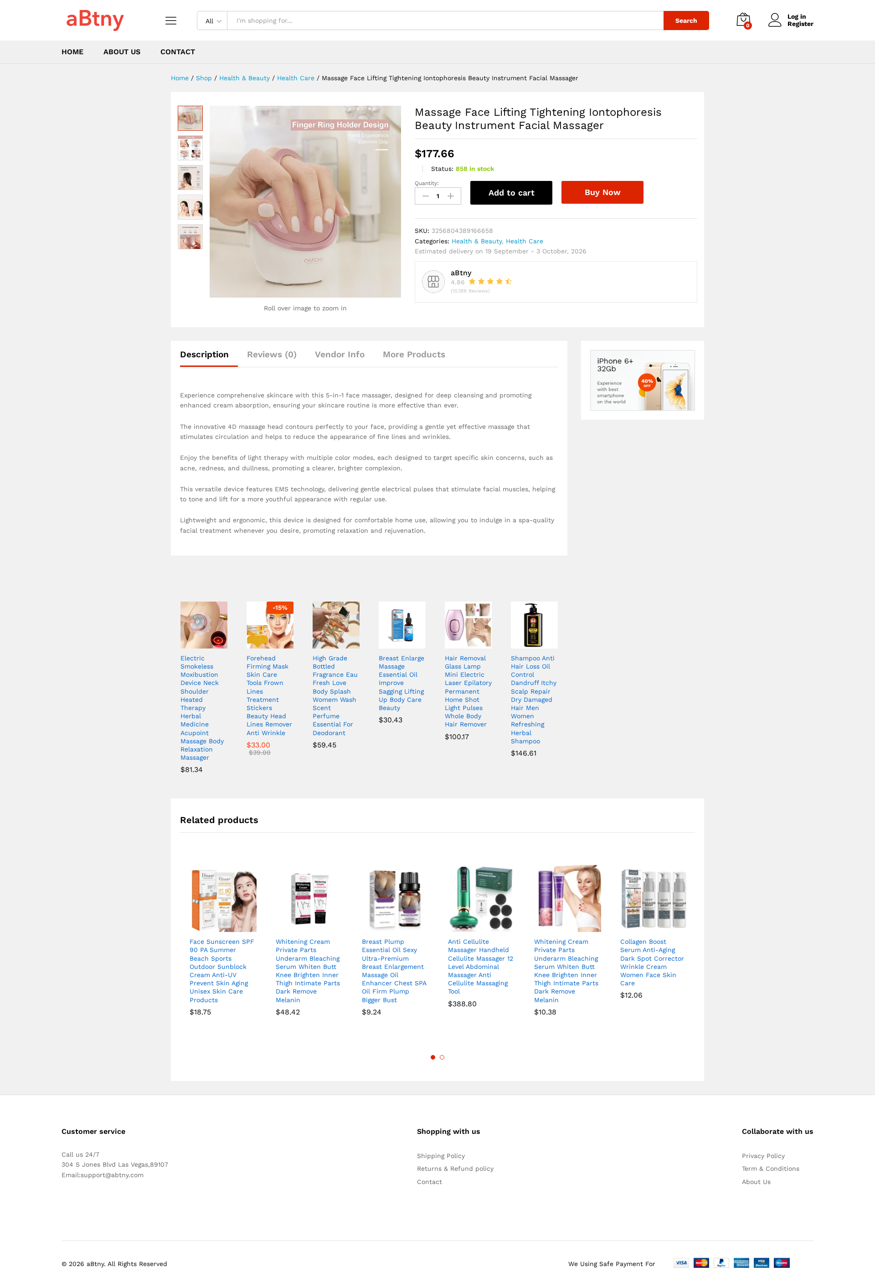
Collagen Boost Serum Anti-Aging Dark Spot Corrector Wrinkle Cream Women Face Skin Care (652, 962)
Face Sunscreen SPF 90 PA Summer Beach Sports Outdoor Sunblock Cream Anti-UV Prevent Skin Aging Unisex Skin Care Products (222, 970)
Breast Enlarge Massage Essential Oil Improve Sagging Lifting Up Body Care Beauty (401, 682)
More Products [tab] (414, 354)
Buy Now (603, 192)
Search (686, 20)
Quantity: (427, 183)
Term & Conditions (770, 1168)
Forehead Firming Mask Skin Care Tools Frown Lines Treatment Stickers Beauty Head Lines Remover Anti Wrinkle (269, 695)
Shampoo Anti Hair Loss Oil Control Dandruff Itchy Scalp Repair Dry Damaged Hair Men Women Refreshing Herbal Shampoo (533, 699)
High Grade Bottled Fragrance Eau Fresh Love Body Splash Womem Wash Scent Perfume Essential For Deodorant (335, 695)
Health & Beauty (477, 241)
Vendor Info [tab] (340, 354)
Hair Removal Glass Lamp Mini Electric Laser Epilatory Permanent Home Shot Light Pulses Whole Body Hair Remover (468, 691)
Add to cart (512, 192)
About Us (121, 52)
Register (800, 23)
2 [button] (442, 1057)
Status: (442, 168)
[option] (223, 942)
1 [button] (433, 1057)
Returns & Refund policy (455, 1168)
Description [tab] (204, 354)
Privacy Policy (763, 1155)
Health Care (524, 241)
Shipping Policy (441, 1155)
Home (72, 52)
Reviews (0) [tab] (272, 354)
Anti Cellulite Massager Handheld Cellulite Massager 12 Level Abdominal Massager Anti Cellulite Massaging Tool (480, 966)
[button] (193, 643)
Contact (177, 52)
